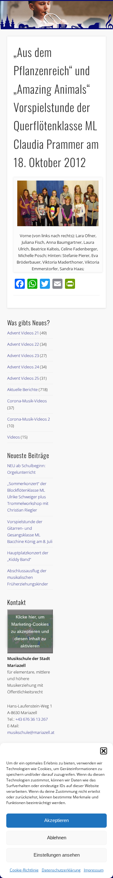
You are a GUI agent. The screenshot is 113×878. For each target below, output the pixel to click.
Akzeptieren (56, 820)
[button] (103, 751)
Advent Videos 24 (23, 367)
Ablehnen (56, 837)
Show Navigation (91, 56)
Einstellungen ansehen (57, 855)
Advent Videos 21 (23, 333)
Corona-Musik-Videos (27, 401)
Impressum (94, 870)
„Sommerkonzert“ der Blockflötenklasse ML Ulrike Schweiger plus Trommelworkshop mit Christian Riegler (27, 497)
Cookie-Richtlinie (24, 870)
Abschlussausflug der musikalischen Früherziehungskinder (27, 577)
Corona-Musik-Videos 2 (28, 419)
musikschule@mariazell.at (30, 732)
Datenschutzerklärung (61, 870)
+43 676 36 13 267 (31, 719)
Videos (13, 437)
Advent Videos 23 (23, 355)
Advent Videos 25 (23, 378)
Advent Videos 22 (23, 344)
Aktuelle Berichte (22, 389)
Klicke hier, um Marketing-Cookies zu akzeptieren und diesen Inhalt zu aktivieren (30, 631)
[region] (56, 15)
